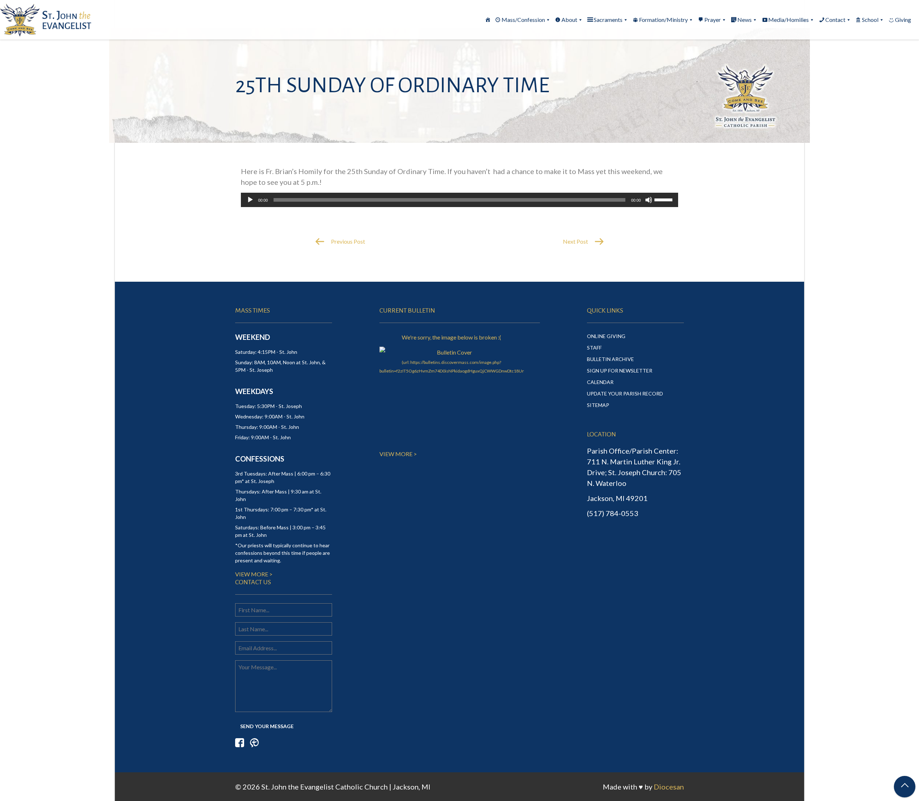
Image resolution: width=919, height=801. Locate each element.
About (569, 19)
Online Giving (606, 336)
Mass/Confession (523, 19)
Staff (594, 348)
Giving (903, 19)
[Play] (250, 199)
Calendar (600, 382)
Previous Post (347, 241)
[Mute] (648, 199)
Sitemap (598, 405)
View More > (253, 574)
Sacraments (608, 19)
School (870, 19)
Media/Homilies (788, 19)
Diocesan (669, 786)
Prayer (712, 19)
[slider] (664, 199)
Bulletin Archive (610, 359)
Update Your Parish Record (625, 393)
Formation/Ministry (663, 19)
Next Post (576, 241)
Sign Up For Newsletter (619, 370)
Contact (835, 19)
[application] (459, 200)
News (744, 19)
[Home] (488, 19)
